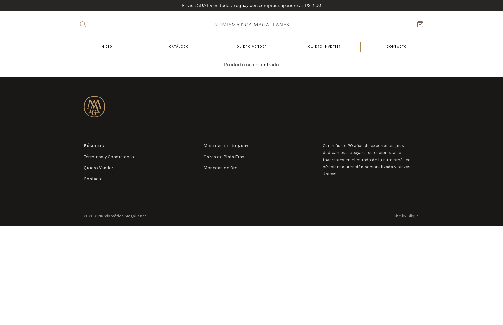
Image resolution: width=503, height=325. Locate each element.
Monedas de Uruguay (225, 145)
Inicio (106, 47)
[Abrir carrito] (420, 24)
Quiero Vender (251, 47)
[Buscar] (82, 24)
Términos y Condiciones (109, 156)
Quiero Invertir (324, 47)
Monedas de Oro (220, 168)
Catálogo (179, 47)
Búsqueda (94, 145)
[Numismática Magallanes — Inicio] (251, 24)
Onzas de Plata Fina (223, 156)
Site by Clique (406, 216)
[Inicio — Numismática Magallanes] (94, 106)
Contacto (397, 47)
